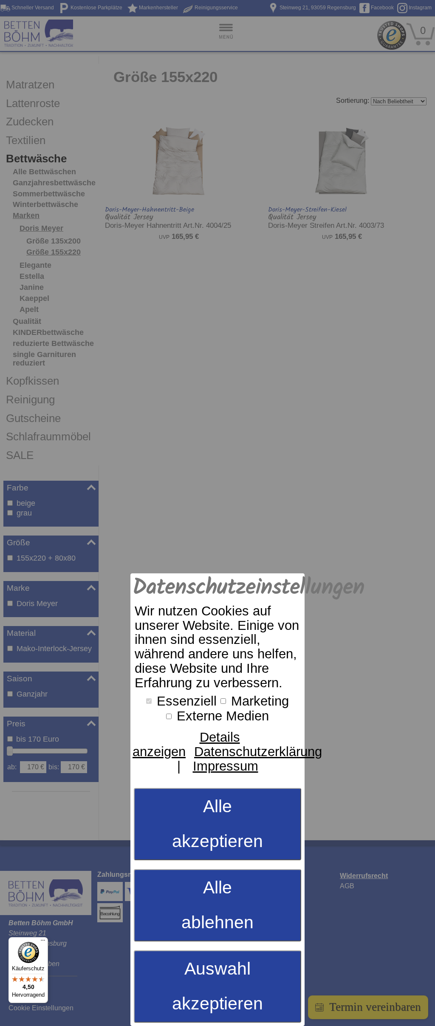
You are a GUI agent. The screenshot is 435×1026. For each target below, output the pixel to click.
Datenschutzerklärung (258, 751)
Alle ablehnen (217, 905)
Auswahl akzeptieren (217, 986)
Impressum (225, 766)
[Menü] (43, 942)
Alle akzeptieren (217, 823)
